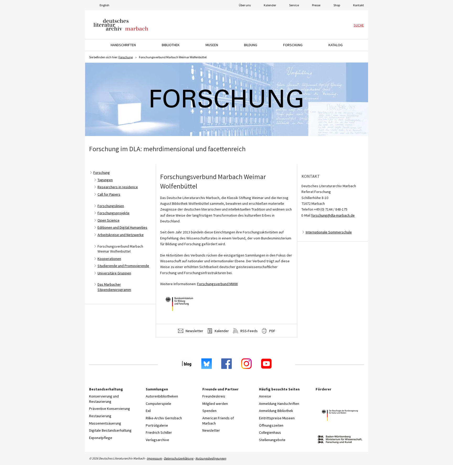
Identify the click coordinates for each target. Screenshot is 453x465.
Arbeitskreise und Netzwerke (121, 234)
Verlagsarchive (157, 439)
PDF (271, 330)
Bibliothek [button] (171, 45)
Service (294, 5)
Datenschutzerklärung (179, 458)
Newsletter (194, 330)
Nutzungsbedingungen (210, 458)
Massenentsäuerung (105, 423)
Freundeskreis (213, 396)
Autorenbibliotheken (162, 396)
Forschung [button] (293, 45)
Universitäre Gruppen (114, 273)
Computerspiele (158, 403)
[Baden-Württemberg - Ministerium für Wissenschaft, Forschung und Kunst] (340, 440)
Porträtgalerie (157, 425)
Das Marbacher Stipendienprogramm (114, 287)
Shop (336, 5)
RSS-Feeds (249, 330)
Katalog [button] (335, 45)
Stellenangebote (272, 439)
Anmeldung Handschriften (279, 403)
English (104, 5)
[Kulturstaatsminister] (340, 416)
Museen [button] (212, 45)
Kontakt (358, 5)
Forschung (125, 57)
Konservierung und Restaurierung (104, 399)
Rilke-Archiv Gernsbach (164, 418)
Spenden (209, 410)
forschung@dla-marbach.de (333, 215)
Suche (359, 25)
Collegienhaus (270, 432)
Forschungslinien (111, 205)
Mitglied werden (215, 403)
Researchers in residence (118, 187)
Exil (148, 410)
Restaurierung (100, 416)
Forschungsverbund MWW (217, 283)
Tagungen (105, 179)
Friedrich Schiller (159, 432)
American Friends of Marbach (218, 421)
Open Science (109, 220)
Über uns (245, 5)
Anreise (265, 396)
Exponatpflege (100, 437)
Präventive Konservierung (109, 408)
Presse (316, 5)
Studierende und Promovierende (123, 265)
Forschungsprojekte (114, 213)
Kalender (270, 5)
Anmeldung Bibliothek (276, 410)
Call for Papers (109, 194)
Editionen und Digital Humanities (122, 227)
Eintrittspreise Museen (277, 418)
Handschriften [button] (123, 45)
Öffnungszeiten (271, 425)
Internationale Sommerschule (329, 232)
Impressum (154, 458)
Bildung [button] (250, 45)
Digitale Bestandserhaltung (110, 430)
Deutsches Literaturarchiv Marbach (120, 25)
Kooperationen (109, 258)
